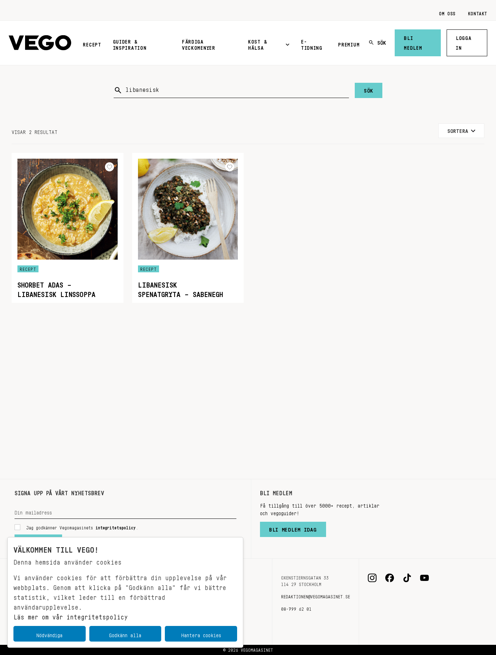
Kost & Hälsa (257, 43)
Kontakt (477, 12)
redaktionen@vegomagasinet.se (315, 595)
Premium (348, 43)
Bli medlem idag (293, 528)
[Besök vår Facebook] (389, 578)
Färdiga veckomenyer (198, 43)
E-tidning (311, 43)
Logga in (464, 41)
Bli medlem (413, 41)
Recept (92, 43)
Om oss (447, 12)
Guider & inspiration (130, 43)
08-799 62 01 (296, 607)
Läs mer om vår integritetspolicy (70, 615)
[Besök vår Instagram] (372, 578)
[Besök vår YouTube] (424, 578)
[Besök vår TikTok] (407, 578)
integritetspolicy (115, 526)
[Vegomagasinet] (40, 43)
